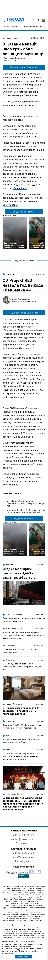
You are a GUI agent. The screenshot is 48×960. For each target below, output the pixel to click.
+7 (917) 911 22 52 (22, 835)
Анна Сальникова (21, 299)
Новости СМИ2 (10, 215)
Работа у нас (22, 861)
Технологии (10, 274)
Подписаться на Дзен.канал (24, 67)
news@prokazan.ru (22, 857)
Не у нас (9, 735)
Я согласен (23, 956)
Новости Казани (12, 38)
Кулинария (10, 750)
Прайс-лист (23, 843)
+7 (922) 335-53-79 (22, 852)
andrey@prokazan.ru (22, 839)
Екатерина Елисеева (14, 58)
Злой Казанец (10, 205)
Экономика (10, 564)
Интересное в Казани (14, 629)
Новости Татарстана (14, 614)
